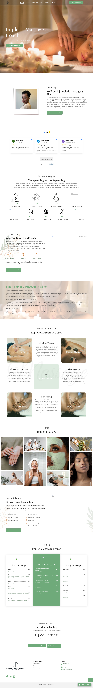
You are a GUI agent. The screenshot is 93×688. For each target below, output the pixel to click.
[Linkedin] (14, 676)
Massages (35, 2)
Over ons (28, 2)
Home (22, 2)
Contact (53, 2)
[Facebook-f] (7, 676)
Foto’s (41, 2)
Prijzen (47, 2)
